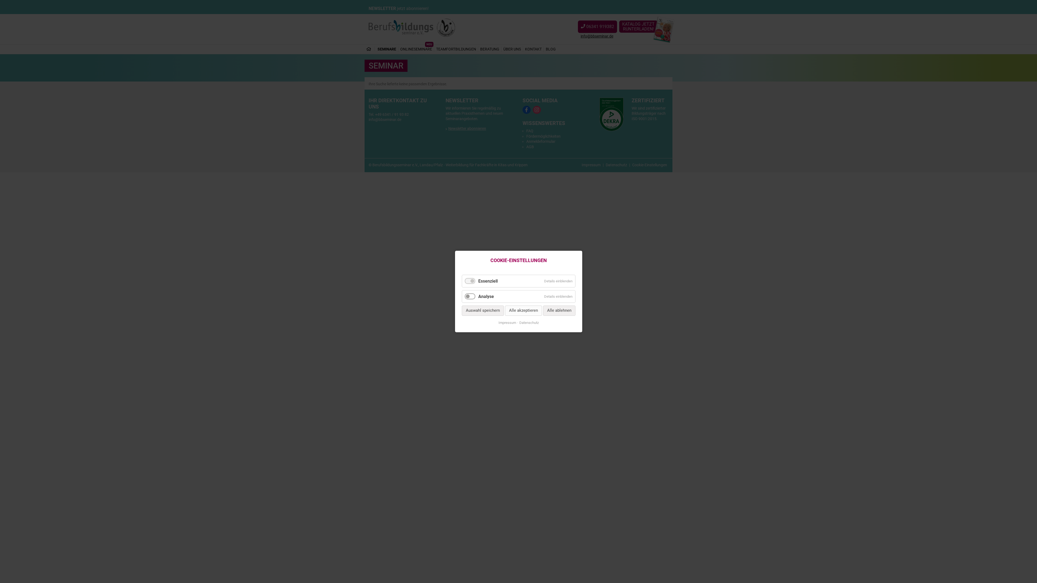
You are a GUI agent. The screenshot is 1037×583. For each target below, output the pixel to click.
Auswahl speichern (483, 310)
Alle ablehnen (559, 310)
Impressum (507, 323)
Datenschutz (529, 323)
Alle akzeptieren (523, 310)
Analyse (486, 296)
